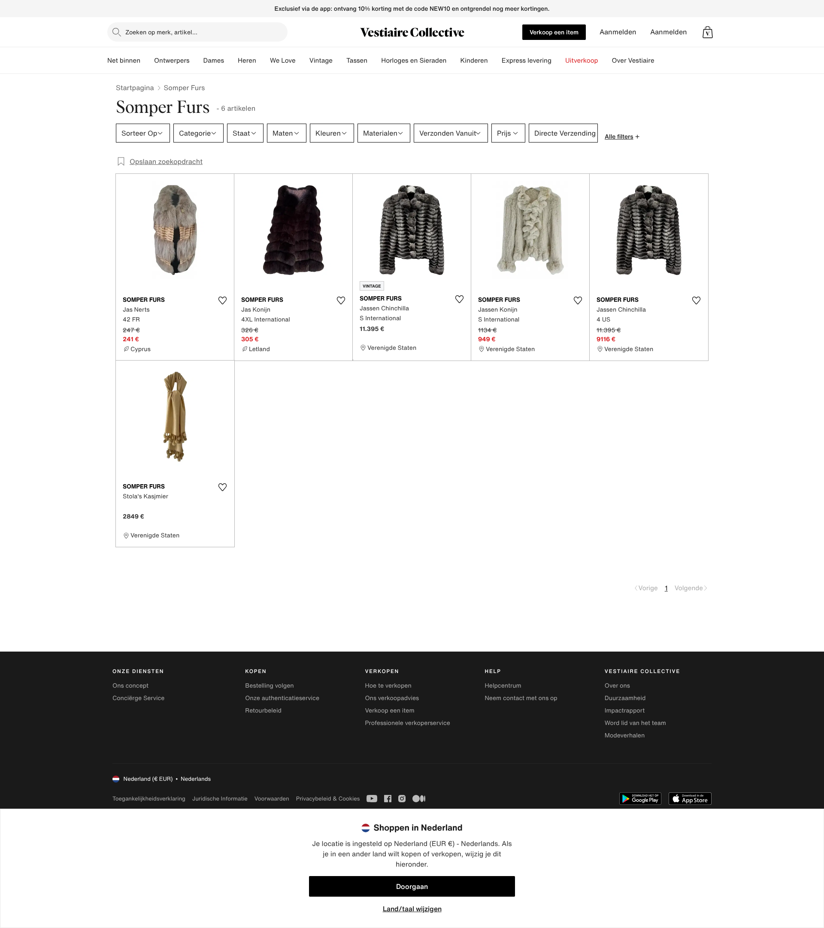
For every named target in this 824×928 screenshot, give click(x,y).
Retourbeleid (263, 710)
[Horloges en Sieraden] (453, 60)
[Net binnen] (147, 60)
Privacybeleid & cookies (328, 799)
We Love (283, 60)
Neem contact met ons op (521, 698)
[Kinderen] (494, 60)
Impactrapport (625, 710)
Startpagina (135, 87)
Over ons (617, 685)
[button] (708, 32)
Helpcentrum (503, 685)
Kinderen (474, 60)
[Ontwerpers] (196, 60)
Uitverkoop (581, 60)
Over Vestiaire (633, 60)
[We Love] (302, 60)
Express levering (526, 60)
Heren (247, 60)
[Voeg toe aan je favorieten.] (222, 300)
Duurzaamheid (625, 698)
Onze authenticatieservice (282, 698)
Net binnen (123, 60)
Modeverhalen (625, 735)
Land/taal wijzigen (412, 909)
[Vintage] (339, 60)
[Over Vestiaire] (661, 60)
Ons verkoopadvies (392, 698)
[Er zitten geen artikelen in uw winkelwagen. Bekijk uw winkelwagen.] (708, 32)
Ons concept (130, 685)
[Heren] (263, 60)
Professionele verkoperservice (407, 723)
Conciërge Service (138, 698)
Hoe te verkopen (388, 685)
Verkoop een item (554, 31)
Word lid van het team (635, 723)
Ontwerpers (172, 60)
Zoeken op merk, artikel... (161, 31)
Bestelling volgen (269, 685)
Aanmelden (618, 31)
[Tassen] (374, 60)
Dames (213, 60)
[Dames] (230, 60)
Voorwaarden (271, 799)
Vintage (321, 60)
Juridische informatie (220, 799)
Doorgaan (412, 886)
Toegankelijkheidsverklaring (148, 799)
